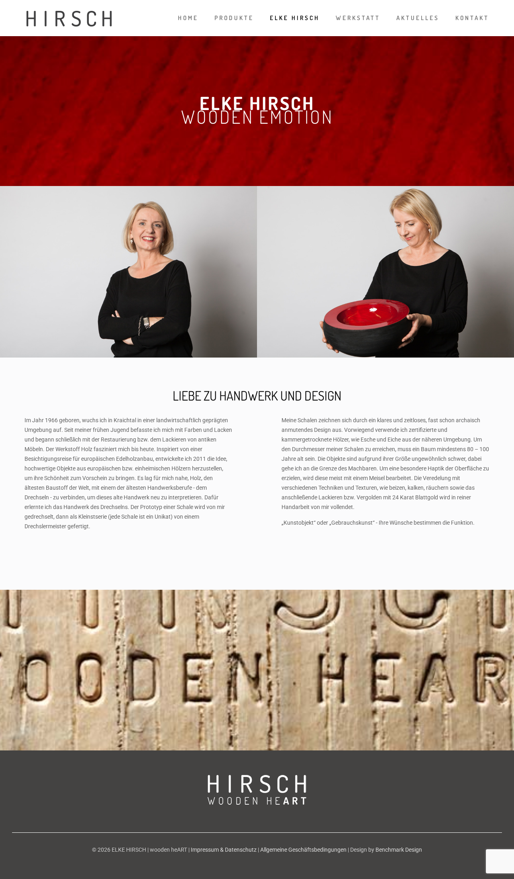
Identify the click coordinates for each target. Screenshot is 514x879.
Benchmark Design (398, 849)
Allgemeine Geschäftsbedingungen (303, 849)
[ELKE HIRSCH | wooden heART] (69, 18)
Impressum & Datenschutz (224, 849)
